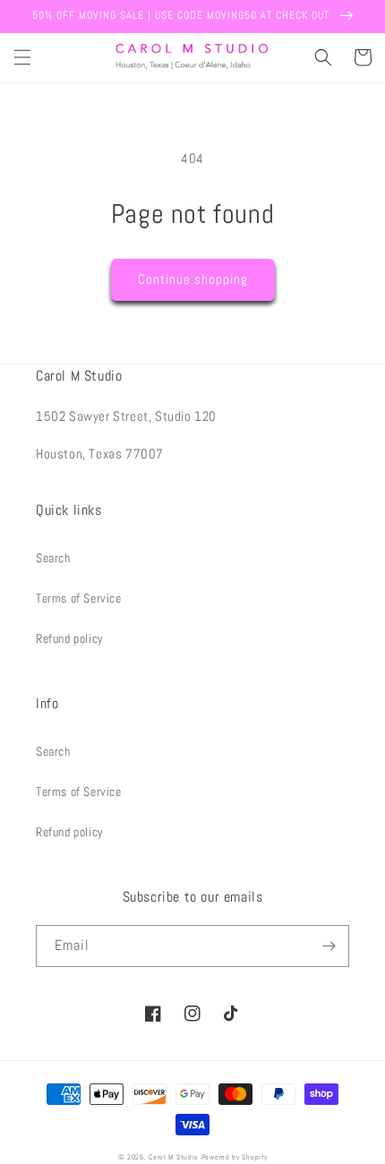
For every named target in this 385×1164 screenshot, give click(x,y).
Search (53, 558)
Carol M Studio (174, 1156)
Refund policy (70, 638)
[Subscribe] (328, 946)
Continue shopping (193, 278)
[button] (22, 57)
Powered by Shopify (234, 1156)
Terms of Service (79, 598)
